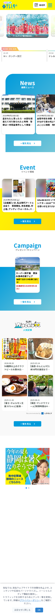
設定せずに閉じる (22, 610)
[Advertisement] (27, 530)
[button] (26, 488)
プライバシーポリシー (30, 600)
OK (39, 610)
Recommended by (33, 413)
